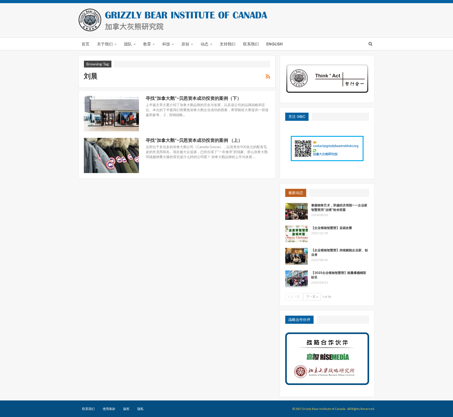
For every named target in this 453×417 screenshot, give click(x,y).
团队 (128, 44)
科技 (166, 44)
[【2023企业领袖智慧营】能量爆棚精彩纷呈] (296, 278)
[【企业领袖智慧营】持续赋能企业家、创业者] (296, 256)
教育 (147, 44)
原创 (185, 44)
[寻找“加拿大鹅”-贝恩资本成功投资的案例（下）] (111, 113)
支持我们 (227, 44)
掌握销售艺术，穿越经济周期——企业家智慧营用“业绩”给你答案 (339, 207)
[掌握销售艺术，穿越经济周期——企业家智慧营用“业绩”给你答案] (296, 211)
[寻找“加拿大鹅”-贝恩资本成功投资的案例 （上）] (111, 155)
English (274, 44)
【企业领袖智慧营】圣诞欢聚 (331, 228)
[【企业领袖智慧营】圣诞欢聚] (296, 234)
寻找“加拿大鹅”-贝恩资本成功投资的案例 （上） (194, 140)
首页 (85, 44)
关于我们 (105, 44)
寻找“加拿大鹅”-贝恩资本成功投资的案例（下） (193, 98)
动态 (204, 44)
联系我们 (251, 44)
